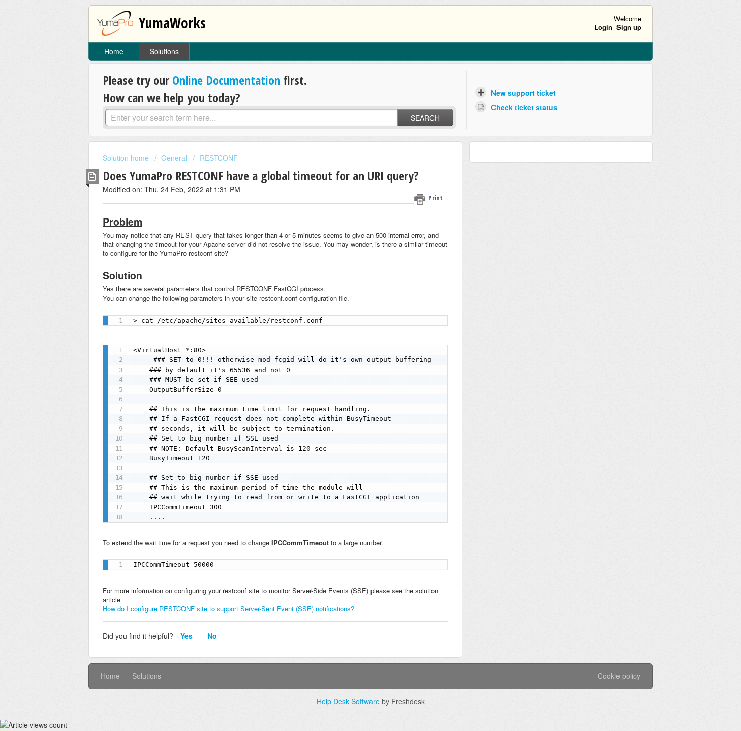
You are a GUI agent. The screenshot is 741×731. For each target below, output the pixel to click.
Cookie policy (619, 676)
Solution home (127, 158)
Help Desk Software (349, 701)
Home (114, 51)
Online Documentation (226, 79)
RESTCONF (219, 158)
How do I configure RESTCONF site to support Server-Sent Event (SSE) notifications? (228, 608)
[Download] (352, 237)
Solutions (164, 51)
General (174, 158)
